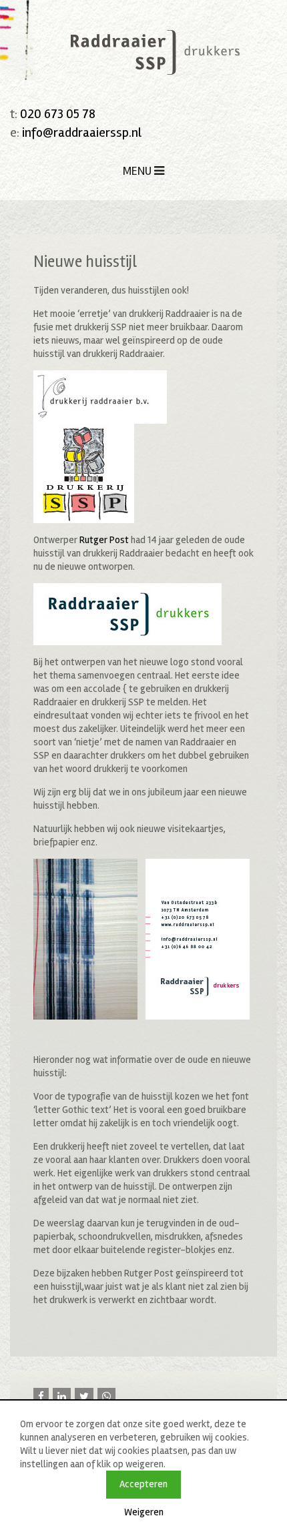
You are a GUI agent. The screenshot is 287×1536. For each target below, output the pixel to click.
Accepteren (143, 1484)
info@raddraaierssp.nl (81, 132)
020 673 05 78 (57, 113)
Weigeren (144, 1512)
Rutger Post (104, 540)
